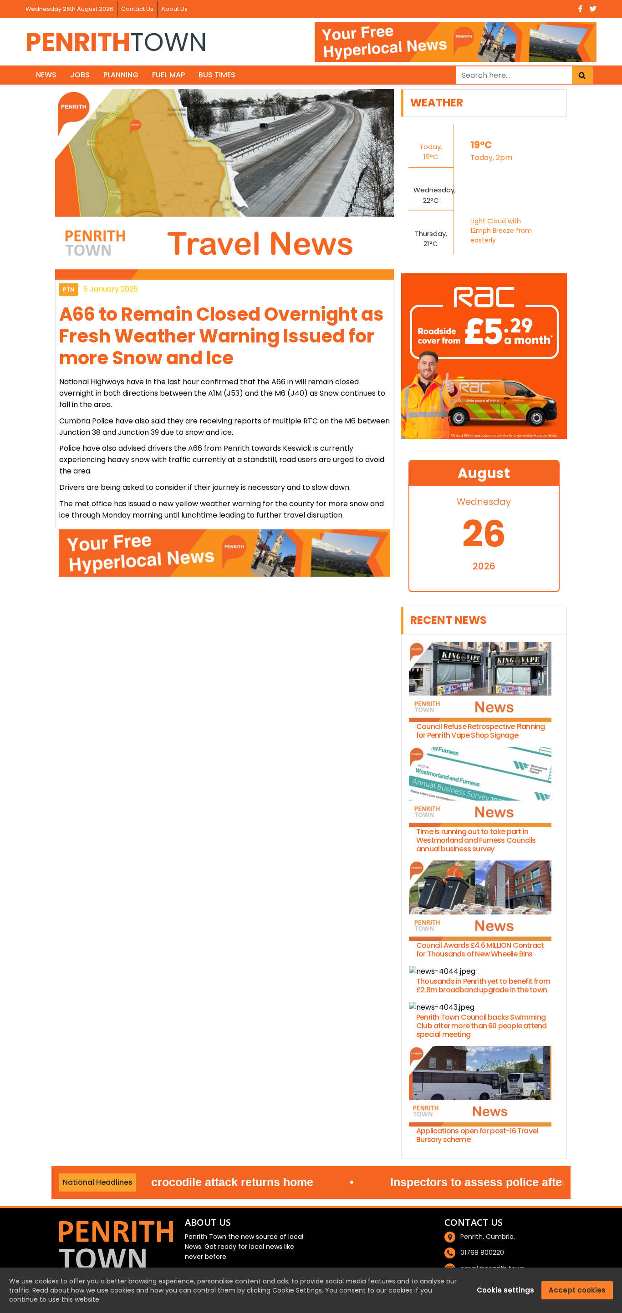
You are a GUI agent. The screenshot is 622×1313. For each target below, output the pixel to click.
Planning (120, 75)
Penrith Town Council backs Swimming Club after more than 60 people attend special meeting (481, 1026)
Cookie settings (505, 1290)
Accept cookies (577, 1290)
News (46, 75)
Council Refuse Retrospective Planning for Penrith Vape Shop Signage (480, 731)
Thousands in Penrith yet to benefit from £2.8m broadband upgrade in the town (483, 985)
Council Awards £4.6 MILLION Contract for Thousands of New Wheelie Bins (480, 949)
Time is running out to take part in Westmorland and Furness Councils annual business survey (475, 840)
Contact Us (137, 9)
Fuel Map (168, 75)
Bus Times (217, 75)
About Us (174, 9)
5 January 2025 (110, 289)
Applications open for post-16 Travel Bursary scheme (477, 1135)
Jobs (80, 75)
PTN (68, 289)
